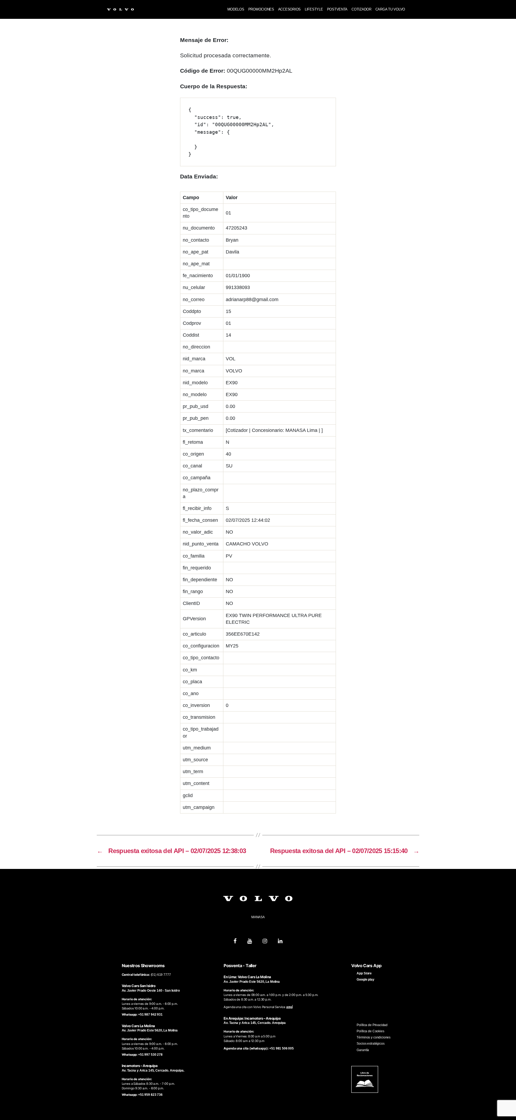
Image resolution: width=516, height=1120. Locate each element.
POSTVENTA (337, 9)
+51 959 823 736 (150, 1095)
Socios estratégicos (370, 1043)
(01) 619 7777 (161, 975)
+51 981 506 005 (281, 1048)
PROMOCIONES (261, 9)
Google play (365, 979)
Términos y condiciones (373, 1037)
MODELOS (235, 9)
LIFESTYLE (314, 9)
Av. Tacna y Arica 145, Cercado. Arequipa (254, 1023)
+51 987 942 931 (150, 1014)
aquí (289, 1007)
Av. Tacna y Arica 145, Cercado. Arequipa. (153, 1070)
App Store (364, 973)
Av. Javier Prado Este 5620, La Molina (150, 1030)
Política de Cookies (370, 1031)
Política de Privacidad (372, 1025)
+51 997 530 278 (150, 1054)
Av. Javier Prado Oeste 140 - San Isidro (151, 990)
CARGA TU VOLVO (390, 9)
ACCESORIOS (289, 9)
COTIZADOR (361, 9)
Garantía (363, 1050)
